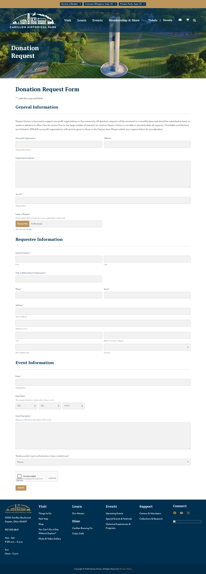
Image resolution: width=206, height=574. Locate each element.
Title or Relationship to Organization (31, 273)
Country (107, 353)
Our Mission (78, 513)
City (17, 341)
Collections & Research (151, 519)
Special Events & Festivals (119, 519)
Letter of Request (23, 214)
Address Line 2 (21, 329)
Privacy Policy (126, 569)
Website (107, 138)
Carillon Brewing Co (82, 528)
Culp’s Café (78, 534)
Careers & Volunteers (150, 513)
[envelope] (180, 20)
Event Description (24, 416)
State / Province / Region (114, 341)
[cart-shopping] (188, 20)
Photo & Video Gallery (50, 539)
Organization (21, 206)
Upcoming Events (114, 513)
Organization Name (23, 150)
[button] (71, 4)
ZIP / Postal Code (22, 353)
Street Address (21, 317)
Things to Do (45, 513)
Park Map (43, 519)
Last (105, 265)
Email (107, 289)
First (17, 265)
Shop (41, 524)
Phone (19, 289)
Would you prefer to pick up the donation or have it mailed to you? (42, 456)
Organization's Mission (26, 158)
